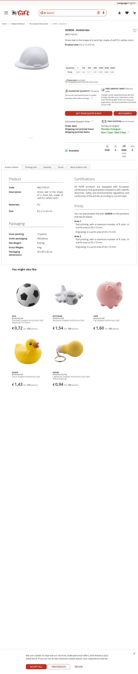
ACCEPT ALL (36, 666)
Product (15, 179)
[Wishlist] (127, 13)
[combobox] (72, 12)
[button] (132, 3)
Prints (78, 206)
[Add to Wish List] (135, 31)
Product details (11, 167)
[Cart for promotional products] (134, 13)
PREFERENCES (58, 666)
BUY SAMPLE (125, 113)
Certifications (84, 179)
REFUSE (79, 666)
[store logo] (20, 13)
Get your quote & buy (88, 113)
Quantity (47, 167)
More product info (78, 167)
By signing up (73, 82)
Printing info (31, 167)
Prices (60, 167)
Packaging (17, 223)
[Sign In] (119, 13)
